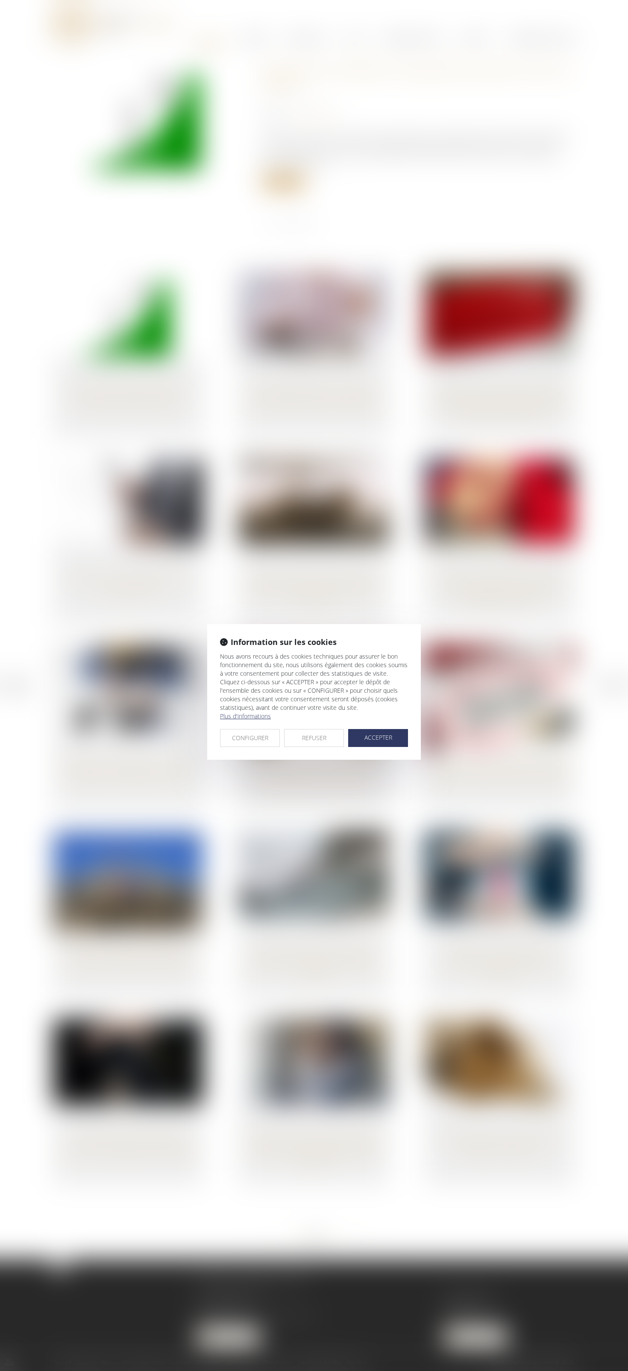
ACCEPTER (378, 737)
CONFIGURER (250, 738)
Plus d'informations (245, 716)
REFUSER (314, 738)
